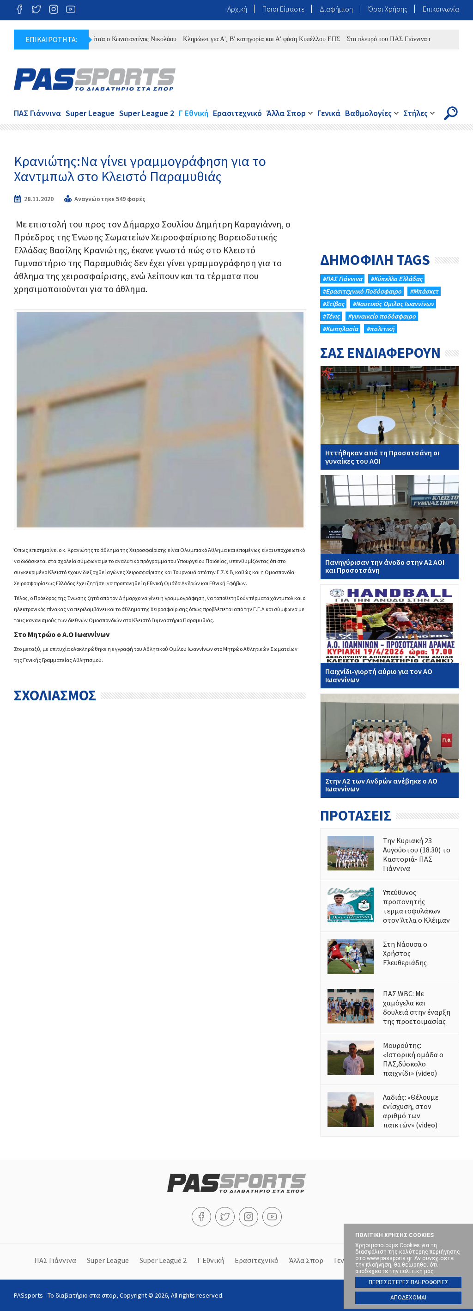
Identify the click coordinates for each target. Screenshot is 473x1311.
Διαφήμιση (336, 9)
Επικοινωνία (441, 9)
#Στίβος (333, 304)
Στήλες (415, 113)
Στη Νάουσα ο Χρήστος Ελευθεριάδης (390, 956)
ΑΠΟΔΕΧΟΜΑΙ (408, 1297)
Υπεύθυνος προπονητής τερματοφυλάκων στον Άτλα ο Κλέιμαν (390, 906)
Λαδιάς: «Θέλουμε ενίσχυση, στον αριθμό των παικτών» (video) (390, 1110)
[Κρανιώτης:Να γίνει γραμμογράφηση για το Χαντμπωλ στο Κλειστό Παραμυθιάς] (160, 419)
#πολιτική (380, 329)
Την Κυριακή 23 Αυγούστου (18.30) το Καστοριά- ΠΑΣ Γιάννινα (390, 854)
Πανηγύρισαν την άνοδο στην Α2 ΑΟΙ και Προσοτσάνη (390, 527)
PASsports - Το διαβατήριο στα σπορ (95, 79)
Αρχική (237, 9)
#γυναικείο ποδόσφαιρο (382, 316)
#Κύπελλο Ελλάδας (396, 279)
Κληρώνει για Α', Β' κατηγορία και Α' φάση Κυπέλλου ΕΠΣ (239, 39)
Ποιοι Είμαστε (283, 9)
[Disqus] (160, 823)
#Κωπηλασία (340, 329)
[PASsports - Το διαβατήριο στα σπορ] (236, 1190)
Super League (90, 113)
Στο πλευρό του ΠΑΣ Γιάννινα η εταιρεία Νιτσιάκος (394, 39)
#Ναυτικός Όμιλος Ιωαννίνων (393, 304)
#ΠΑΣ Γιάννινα (342, 279)
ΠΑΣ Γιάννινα (37, 113)
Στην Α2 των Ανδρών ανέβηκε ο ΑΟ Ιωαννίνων (390, 745)
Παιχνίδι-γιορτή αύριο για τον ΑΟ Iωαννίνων (390, 636)
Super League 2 (146, 113)
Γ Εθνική (193, 113)
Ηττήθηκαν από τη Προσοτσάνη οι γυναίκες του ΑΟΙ (390, 418)
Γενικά (328, 113)
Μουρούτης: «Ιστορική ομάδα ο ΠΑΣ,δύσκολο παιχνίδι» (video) (390, 1059)
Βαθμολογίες (368, 113)
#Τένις (331, 316)
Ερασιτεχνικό (237, 113)
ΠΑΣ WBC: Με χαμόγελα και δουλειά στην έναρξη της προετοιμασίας (390, 1007)
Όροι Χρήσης (387, 9)
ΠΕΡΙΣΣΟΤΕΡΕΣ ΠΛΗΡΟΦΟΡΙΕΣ (409, 1282)
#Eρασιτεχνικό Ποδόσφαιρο (361, 291)
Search (451, 113)
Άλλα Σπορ (286, 113)
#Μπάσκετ (424, 291)
